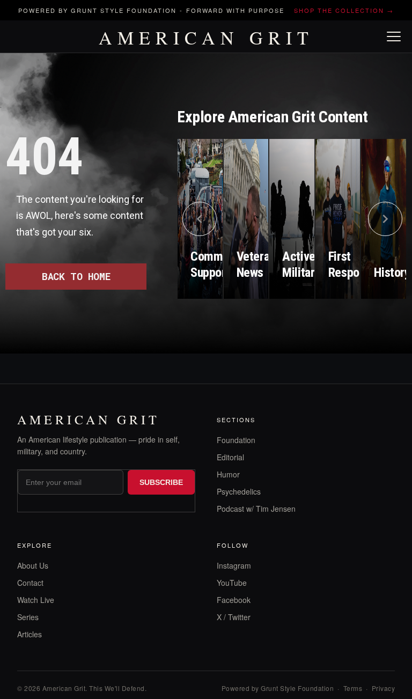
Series (28, 617)
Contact (30, 582)
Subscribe (161, 482)
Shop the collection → (344, 10)
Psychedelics (239, 491)
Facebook (234, 599)
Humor (228, 474)
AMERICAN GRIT (206, 37)
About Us (32, 565)
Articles (29, 634)
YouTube (232, 582)
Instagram (234, 565)
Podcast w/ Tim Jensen (256, 508)
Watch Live (35, 599)
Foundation (236, 440)
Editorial (230, 457)
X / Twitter (234, 617)
